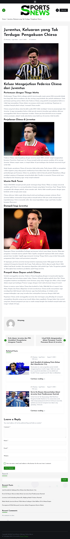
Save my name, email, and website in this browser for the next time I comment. (28, 463)
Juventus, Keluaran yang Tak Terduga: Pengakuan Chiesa (24, 19)
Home (4, 19)
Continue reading (37, 379)
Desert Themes (24, 536)
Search (5, 474)
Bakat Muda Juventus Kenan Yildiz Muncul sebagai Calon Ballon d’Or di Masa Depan (26, 501)
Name (6, 440)
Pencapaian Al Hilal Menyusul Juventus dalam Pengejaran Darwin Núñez (23, 505)
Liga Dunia (15, 39)
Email (6, 448)
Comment (7, 427)
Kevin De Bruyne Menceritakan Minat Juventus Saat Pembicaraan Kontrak (23, 493)
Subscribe (63, 10)
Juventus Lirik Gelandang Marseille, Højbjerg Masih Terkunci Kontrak (22, 497)
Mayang (8, 39)
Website (6, 455)
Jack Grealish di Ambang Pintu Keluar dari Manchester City (19, 490)
